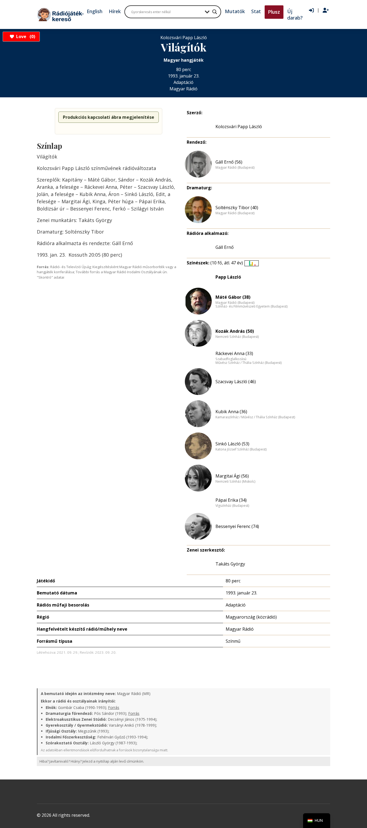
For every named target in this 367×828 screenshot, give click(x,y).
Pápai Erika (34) (231, 500)
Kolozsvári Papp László (238, 127)
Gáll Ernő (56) (228, 162)
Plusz (274, 12)
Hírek (115, 11)
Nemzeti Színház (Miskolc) (235, 481)
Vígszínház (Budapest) (232, 506)
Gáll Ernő (224, 247)
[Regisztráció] (326, 10)
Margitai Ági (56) (232, 476)
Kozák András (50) (234, 331)
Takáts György (230, 564)
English (94, 11)
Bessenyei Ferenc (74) (237, 526)
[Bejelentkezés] (311, 10)
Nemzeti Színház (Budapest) (237, 337)
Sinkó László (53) (232, 444)
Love (25, 36)
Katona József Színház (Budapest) (241, 449)
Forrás (113, 707)
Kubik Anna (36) (231, 412)
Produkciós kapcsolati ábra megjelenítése (108, 117)
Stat (256, 11)
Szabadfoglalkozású (230, 359)
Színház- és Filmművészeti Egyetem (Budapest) (251, 306)
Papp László (228, 277)
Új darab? (295, 14)
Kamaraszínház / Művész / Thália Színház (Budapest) (255, 417)
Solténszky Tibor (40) (236, 207)
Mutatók (235, 11)
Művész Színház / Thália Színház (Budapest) (248, 363)
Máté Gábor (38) (232, 297)
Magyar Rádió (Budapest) (234, 167)
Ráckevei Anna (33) (234, 353)
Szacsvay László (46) (235, 382)
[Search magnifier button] (214, 12)
